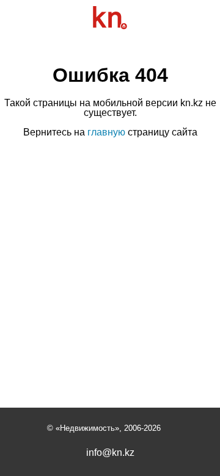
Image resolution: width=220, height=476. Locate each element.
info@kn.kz (110, 453)
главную (106, 132)
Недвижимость (87, 428)
